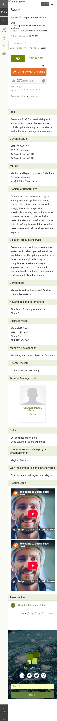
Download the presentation (32, 605)
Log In (32, 694)
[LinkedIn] (22, 675)
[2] (31, 613)
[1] (28, 613)
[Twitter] (36, 675)
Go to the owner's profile (29, 70)
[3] (35, 613)
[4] (38, 613)
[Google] (43, 675)
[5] (42, 613)
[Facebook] (29, 675)
